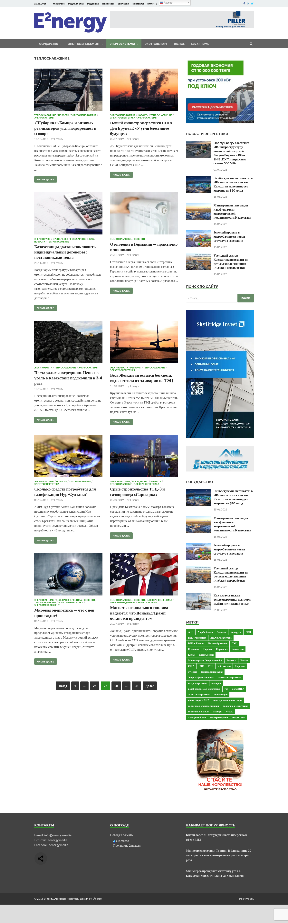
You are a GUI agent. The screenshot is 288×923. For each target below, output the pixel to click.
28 (116, 686)
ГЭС (234, 643)
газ (226, 688)
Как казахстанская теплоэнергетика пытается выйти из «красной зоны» (232, 599)
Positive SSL (246, 898)
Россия (244, 660)
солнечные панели (198, 711)
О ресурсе (59, 3)
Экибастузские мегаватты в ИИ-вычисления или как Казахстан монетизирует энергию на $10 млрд (233, 184)
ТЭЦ (210, 666)
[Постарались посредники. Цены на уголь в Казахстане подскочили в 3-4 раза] (68, 342)
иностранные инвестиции (227, 700)
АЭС (190, 631)
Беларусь (235, 631)
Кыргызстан (206, 654)
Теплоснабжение (45, 115)
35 (136, 686)
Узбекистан (224, 666)
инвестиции (220, 694)
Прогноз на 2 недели (127, 845)
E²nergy (58, 138)
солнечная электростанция (203, 705)
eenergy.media (57, 840)
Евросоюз (221, 649)
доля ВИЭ (238, 688)
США (191, 666)
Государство (48, 43)
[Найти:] (220, 298)
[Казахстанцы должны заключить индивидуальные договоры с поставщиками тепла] (68, 214)
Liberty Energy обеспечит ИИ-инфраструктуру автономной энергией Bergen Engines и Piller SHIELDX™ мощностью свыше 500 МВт (231, 153)
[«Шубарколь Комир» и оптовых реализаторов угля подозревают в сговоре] (68, 90)
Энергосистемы (122, 43)
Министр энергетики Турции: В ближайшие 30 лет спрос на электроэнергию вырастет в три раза (218, 855)
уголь (229, 711)
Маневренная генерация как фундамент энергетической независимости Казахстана (232, 211)
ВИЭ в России (196, 643)
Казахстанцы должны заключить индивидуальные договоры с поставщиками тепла (65, 252)
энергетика (238, 717)
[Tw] (252, 3)
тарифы (217, 711)
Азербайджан (205, 631)
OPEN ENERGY (60, 238)
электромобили (197, 717)
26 (94, 686)
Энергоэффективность (201, 677)
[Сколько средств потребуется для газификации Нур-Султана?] (68, 456)
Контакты (138, 3)
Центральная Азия (212, 671)
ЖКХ (91, 238)
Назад (63, 686)
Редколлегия (76, 3)
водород (216, 683)
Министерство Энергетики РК (205, 660)
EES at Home (200, 43)
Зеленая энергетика (69, 599)
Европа (207, 649)
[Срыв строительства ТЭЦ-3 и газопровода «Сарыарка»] (144, 456)
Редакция (93, 3)
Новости (63, 115)
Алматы (221, 631)
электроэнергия (219, 717)
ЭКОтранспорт (156, 43)
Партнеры (108, 3)
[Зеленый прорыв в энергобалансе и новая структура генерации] (198, 232)
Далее (150, 686)
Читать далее (44, 178)
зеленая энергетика (199, 694)
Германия (193, 649)
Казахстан (238, 649)
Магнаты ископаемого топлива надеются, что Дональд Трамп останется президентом (139, 613)
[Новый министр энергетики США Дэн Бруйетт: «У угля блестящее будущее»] (144, 90)
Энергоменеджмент (84, 43)
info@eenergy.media (58, 835)
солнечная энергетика (235, 705)
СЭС (201, 666)
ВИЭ (248, 631)
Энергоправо (42, 238)
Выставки (123, 3)
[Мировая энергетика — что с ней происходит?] (68, 575)
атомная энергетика (229, 677)
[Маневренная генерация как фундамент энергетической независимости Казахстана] (198, 205)
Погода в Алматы (121, 835)
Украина (240, 666)
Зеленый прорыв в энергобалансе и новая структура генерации (229, 236)
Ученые (192, 671)
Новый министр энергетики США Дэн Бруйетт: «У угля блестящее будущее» (141, 128)
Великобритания (217, 643)
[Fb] (244, 3)
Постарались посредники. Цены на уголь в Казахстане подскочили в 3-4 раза (68, 378)
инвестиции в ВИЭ (198, 700)
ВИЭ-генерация (197, 637)
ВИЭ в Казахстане (221, 637)
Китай (191, 654)
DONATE (152, 3)
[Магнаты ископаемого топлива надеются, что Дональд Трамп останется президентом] (144, 575)
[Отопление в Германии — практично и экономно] (144, 214)
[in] (248, 3)
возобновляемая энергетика (204, 688)
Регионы (135, 367)
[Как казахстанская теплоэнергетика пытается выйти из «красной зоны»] (198, 595)
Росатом (231, 660)
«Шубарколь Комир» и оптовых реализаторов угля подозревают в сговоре (65, 128)
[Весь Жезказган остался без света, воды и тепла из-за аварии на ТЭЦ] (144, 342)
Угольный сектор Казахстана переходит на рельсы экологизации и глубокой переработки (231, 261)
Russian (168, 2)
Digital (179, 43)
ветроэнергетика (197, 683)
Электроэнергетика (122, 117)
